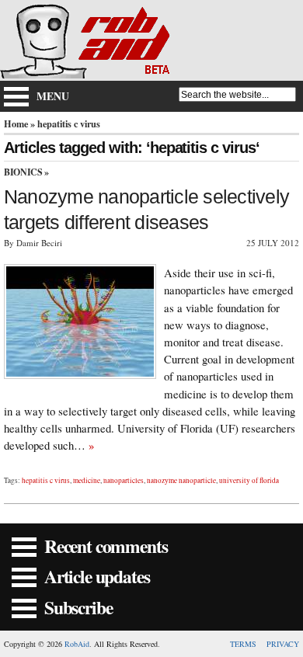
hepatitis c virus (46, 480)
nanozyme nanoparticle (181, 480)
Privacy (282, 643)
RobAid (76, 643)
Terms (243, 643)
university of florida (249, 480)
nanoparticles (123, 480)
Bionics (23, 172)
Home (16, 123)
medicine (86, 480)
